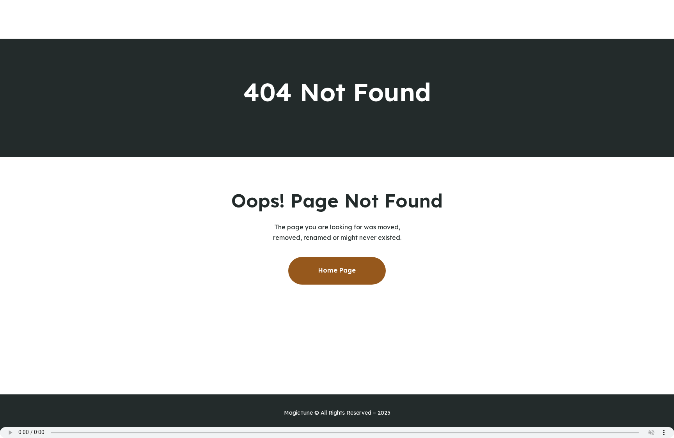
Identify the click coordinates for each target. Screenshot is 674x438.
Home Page (337, 270)
